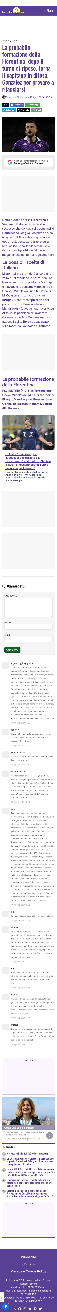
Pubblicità (28, 1257)
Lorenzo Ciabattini (16, 97)
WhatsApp (33, 105)
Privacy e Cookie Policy (28, 1271)
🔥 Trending (8, 1147)
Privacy (1, 1297)
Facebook (18, 105)
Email (38, 110)
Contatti (28, 1264)
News (15, 40)
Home (6, 40)
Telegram (10, 110)
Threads (25, 110)
